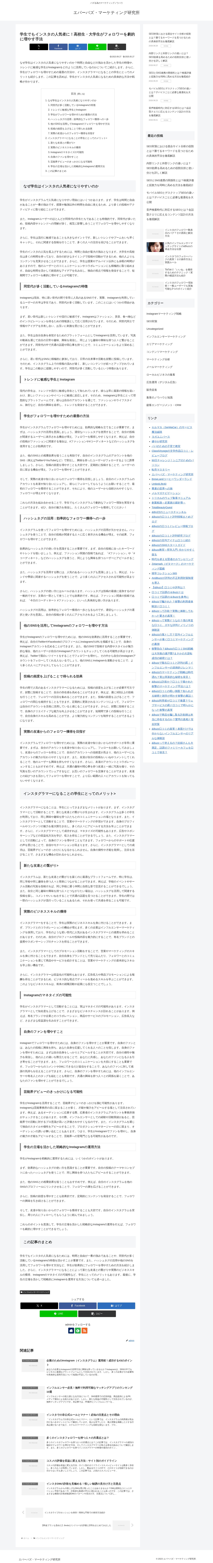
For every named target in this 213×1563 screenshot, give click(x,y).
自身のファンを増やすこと (64, 156)
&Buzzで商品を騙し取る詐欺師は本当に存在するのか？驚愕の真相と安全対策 (172, 719)
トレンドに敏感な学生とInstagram (68, 109)
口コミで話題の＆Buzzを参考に (170, 596)
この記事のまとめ (57, 171)
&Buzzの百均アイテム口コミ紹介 (171, 540)
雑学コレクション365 (164, 573)
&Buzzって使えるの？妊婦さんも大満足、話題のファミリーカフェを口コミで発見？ (172, 748)
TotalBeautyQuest (162, 507)
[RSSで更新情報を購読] (84, 1330)
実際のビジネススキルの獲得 (66, 147)
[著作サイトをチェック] (71, 1330)
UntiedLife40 (159, 483)
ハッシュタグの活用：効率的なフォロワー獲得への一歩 (80, 119)
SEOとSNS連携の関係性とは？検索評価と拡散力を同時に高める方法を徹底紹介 (170, 182)
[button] (117, 47)
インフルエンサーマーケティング (36, 1292)
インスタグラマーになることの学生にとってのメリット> (77, 138)
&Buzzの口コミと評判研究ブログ (171, 535)
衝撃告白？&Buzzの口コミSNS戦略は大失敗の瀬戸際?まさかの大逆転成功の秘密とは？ (172, 653)
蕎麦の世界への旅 (162, 488)
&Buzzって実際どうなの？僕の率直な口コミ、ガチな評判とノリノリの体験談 (172, 625)
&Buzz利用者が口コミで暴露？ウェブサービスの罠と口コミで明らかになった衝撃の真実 (172, 705)
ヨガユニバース (161, 436)
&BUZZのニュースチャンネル (169, 512)
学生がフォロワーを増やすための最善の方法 (74, 114)
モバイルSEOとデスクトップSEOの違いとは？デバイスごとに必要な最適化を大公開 (170, 92)
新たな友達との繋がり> (63, 142)
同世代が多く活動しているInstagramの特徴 (73, 105)
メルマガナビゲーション (166, 493)
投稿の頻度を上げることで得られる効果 (71, 128)
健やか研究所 (159, 441)
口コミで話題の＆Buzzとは (168, 592)
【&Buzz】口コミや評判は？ (168, 587)
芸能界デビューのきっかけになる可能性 (71, 161)
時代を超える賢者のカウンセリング (172, 559)
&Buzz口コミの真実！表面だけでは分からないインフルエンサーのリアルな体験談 (172, 733)
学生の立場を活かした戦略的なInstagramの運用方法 (78, 166)
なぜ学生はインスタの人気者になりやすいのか (72, 100)
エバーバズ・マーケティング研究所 (172, 474)
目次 (73, 93)
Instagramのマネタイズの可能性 (67, 152)
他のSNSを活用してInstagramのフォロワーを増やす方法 (80, 123)
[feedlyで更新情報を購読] (78, 1330)
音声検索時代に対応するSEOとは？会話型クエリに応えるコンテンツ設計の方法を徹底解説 (170, 112)
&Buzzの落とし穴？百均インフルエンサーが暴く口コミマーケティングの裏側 (172, 639)
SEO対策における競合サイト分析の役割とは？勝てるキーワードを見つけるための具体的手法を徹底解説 (170, 37)
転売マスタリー (161, 469)
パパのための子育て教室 (166, 446)
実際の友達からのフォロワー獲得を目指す (73, 133)
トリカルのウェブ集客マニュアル (171, 498)
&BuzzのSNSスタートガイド (168, 545)
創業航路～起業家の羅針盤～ (169, 502)
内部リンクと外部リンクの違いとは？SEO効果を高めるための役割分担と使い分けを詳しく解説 (170, 57)
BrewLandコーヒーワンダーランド (172, 479)
